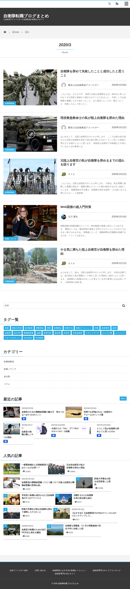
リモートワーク (92, 333)
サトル (71, 174)
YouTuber (28, 338)
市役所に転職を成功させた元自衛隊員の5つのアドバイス (38, 496)
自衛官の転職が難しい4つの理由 (18, 435)
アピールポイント (12, 338)
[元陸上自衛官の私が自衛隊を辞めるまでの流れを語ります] (30, 176)
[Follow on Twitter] (109, 3)
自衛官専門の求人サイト (65, 574)
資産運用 (105, 328)
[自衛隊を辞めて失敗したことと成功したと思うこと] (30, 87)
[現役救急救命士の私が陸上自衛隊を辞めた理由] (30, 134)
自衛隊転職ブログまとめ (26, 16)
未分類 (7, 376)
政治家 (57, 333)
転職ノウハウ (10, 239)
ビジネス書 (107, 333)
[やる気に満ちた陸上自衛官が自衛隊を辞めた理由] (30, 265)
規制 (114, 328)
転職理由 (58, 328)
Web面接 (39, 338)
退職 (49, 328)
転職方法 (69, 328)
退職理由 (40, 328)
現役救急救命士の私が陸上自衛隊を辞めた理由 (92, 118)
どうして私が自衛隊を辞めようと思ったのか (108, 430)
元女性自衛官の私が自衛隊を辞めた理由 (75, 466)
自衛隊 (8, 333)
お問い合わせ (40, 570)
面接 (7, 328)
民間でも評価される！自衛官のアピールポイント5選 (98, 413)
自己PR (17, 333)
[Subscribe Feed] (117, 3)
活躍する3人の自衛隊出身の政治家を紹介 (83, 496)
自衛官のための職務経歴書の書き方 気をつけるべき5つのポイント (43, 413)
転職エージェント (83, 328)
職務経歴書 (28, 333)
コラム (7, 384)
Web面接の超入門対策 (75, 207)
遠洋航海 (29, 328)
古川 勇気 (73, 216)
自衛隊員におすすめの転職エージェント (69, 570)
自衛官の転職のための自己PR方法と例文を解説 (34, 531)
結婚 (38, 333)
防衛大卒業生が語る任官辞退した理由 (102, 481)
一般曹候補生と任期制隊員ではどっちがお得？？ (35, 466)
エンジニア (120, 333)
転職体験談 (9, 103)
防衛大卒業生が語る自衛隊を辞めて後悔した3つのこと (37, 510)
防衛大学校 (17, 328)
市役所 (66, 333)
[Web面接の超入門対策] (30, 223)
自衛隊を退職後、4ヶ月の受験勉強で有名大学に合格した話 (83, 527)
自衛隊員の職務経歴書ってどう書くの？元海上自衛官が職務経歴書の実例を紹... (48, 483)
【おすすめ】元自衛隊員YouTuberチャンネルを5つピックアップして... (94, 514)
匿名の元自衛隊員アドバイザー (83, 85)
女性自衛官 (77, 333)
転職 (97, 328)
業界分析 (47, 333)
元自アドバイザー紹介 (18, 570)
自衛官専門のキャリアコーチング (107, 570)
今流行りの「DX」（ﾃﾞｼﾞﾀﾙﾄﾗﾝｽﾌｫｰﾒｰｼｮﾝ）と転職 (65, 430)
